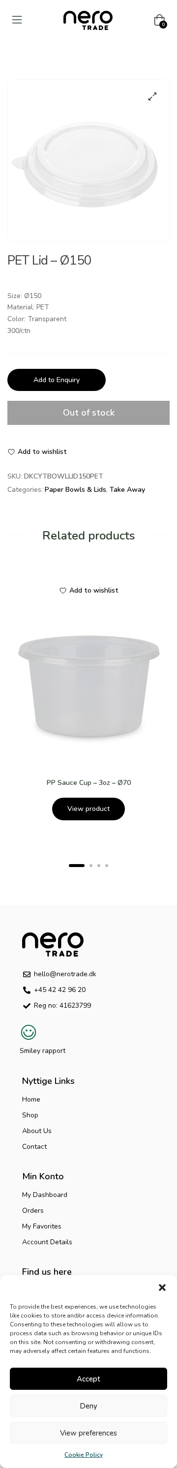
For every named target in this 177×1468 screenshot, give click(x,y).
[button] (162, 1287)
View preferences (88, 1433)
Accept (88, 1379)
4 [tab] (107, 865)
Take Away (127, 489)
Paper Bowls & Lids (75, 489)
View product (88, 808)
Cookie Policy (83, 1455)
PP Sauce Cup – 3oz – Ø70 (89, 782)
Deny (88, 1406)
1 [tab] (76, 865)
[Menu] (17, 19)
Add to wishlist (42, 451)
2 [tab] (91, 865)
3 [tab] (99, 865)
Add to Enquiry (56, 380)
